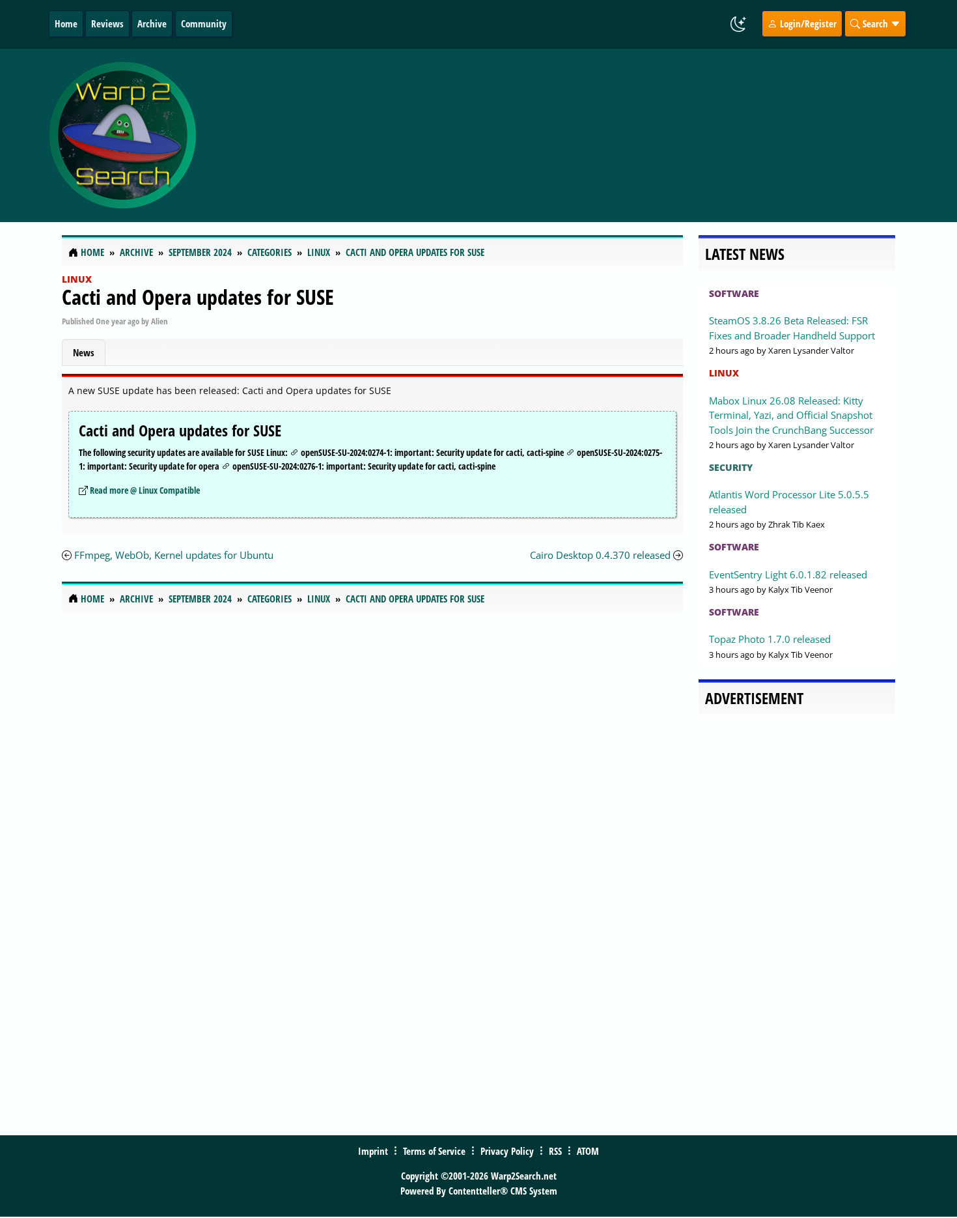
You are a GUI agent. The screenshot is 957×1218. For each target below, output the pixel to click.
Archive (152, 23)
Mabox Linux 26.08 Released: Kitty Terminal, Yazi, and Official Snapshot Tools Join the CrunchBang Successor (791, 415)
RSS (555, 1150)
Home (66, 23)
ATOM (588, 1150)
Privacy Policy (507, 1150)
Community (204, 23)
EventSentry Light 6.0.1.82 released (788, 574)
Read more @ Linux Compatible (145, 490)
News (83, 352)
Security (731, 467)
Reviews (107, 23)
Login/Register (807, 23)
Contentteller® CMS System (503, 1190)
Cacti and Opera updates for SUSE (198, 297)
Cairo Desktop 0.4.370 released (600, 554)
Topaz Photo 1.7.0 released (770, 638)
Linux (77, 279)
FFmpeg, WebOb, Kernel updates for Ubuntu (173, 554)
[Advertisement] (556, 135)
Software (734, 293)
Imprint (373, 1150)
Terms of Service (434, 1150)
